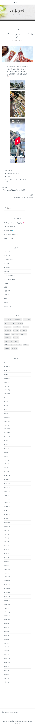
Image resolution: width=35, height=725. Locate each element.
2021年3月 (6, 557)
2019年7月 (6, 627)
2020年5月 (7, 592)
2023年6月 (7, 452)
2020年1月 (7, 608)
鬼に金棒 (14, 348)
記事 (5, 295)
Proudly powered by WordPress (12, 721)
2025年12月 (7, 386)
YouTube (6, 256)
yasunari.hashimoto (12, 173)
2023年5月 (7, 456)
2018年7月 (6, 670)
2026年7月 (7, 363)
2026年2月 (7, 378)
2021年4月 (6, 553)
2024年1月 (7, 425)
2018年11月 (7, 658)
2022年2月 (7, 514)
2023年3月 (6, 464)
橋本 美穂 (17, 10)
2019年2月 (6, 647)
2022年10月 (7, 483)
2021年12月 (7, 522)
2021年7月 (6, 542)
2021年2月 (6, 561)
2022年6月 (7, 499)
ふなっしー (8, 327)
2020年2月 (7, 604)
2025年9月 (7, 397)
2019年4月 (6, 639)
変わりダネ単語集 (8, 279)
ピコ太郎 (15, 330)
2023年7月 (6, 448)
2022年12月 (7, 475)
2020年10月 (7, 577)
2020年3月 (7, 600)
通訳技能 (6, 306)
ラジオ (5, 267)
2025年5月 (7, 405)
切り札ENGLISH (8, 275)
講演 (5, 302)
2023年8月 (7, 444)
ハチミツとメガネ (8, 238)
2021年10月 (7, 530)
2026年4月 (7, 370)
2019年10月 (7, 620)
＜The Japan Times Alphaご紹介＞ (14, 189)
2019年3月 (6, 643)
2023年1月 (6, 472)
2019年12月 (7, 612)
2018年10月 (7, 662)
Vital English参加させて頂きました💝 (14, 223)
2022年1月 (7, 518)
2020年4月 (7, 596)
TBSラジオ (27, 319)
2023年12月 (7, 429)
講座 (5, 299)
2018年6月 (6, 674)
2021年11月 (7, 526)
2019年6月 (6, 631)
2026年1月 (7, 382)
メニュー (18, 2)
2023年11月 (7, 433)
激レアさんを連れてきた (12, 341)
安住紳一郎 (23, 330)
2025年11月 (7, 390)
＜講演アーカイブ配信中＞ (23, 196)
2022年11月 (7, 479)
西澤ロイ (26, 345)
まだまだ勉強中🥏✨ (9, 231)
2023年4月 (7, 460)
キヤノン (25, 327)
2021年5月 (6, 549)
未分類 (17, 29)
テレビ (5, 263)
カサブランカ (17, 327)
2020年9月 (7, 581)
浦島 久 (15, 337)
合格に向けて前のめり (9, 227)
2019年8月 (6, 623)
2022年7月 (7, 495)
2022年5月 (7, 503)
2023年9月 (7, 440)
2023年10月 (7, 436)
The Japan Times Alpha (14, 323)
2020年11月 (7, 573)
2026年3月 (7, 374)
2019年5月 (6, 635)
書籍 (5, 287)
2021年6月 (6, 546)
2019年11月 (7, 616)
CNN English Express (13, 319)
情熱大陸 (7, 334)
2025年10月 (7, 394)
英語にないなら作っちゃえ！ (13, 345)
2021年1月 (6, 565)
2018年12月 (7, 655)
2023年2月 (7, 468)
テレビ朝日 (8, 330)
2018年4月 (6, 682)
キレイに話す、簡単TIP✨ (11, 234)
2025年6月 (7, 401)
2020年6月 (7, 588)
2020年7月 (7, 584)
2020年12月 (7, 569)
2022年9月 (7, 487)
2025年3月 (7, 409)
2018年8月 (6, 666)
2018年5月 (6, 678)
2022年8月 (7, 491)
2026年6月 (7, 366)
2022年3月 (7, 511)
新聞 (5, 283)
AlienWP (17, 723)
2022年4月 (7, 507)
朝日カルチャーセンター (19, 334)
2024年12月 (7, 417)
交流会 (5, 271)
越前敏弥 (7, 348)
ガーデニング (7, 260)
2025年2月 (7, 413)
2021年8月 (6, 538)
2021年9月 (6, 534)
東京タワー (19, 179)
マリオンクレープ (11, 179)
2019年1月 (6, 651)
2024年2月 (7, 421)
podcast (6, 252)
